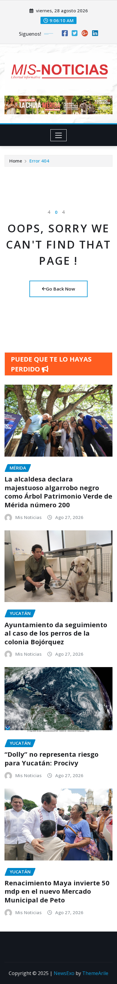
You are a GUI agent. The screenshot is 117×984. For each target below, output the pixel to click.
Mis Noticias (28, 517)
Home (15, 161)
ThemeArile (95, 973)
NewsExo (64, 973)
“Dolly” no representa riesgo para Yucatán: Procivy (51, 758)
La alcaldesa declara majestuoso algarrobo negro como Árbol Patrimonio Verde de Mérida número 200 (58, 491)
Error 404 (39, 161)
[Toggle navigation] (58, 135)
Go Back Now (60, 289)
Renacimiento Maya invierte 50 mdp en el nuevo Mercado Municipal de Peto (57, 891)
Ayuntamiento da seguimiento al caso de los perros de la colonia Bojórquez (55, 633)
